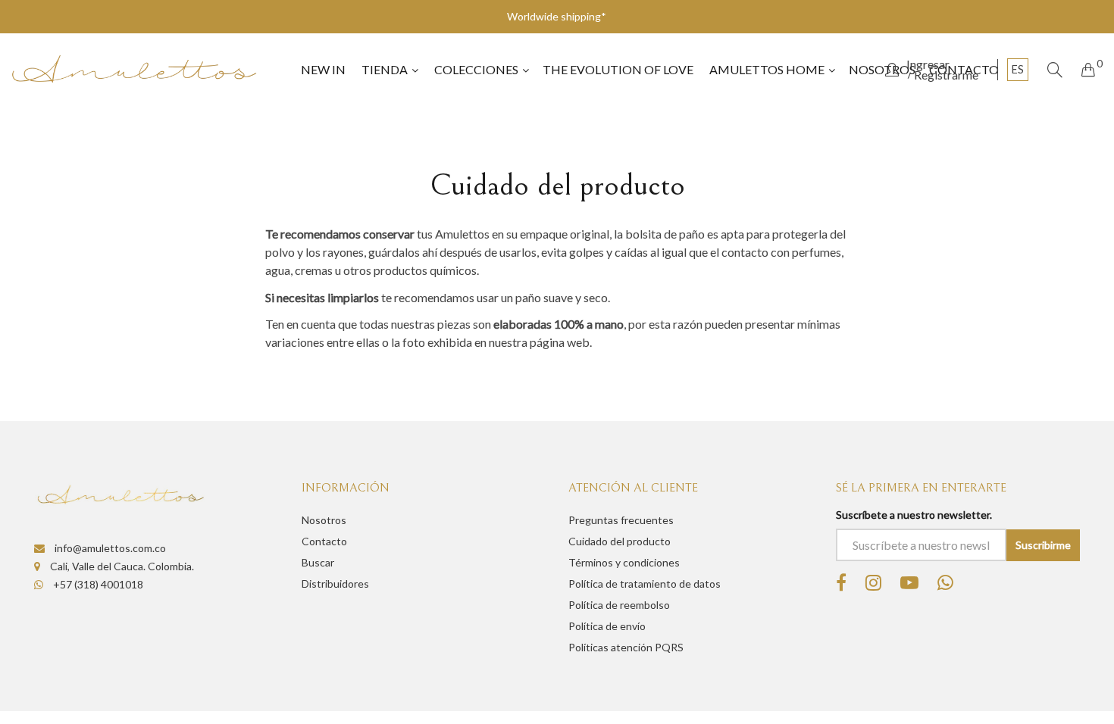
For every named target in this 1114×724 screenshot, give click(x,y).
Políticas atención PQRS (626, 647)
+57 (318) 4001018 (97, 584)
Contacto (324, 541)
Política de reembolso (619, 604)
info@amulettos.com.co (109, 547)
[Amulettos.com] (134, 69)
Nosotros (324, 519)
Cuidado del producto (619, 541)
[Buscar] (1054, 69)
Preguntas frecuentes (621, 519)
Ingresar (928, 64)
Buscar (318, 562)
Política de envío (607, 625)
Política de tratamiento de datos (644, 583)
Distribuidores (335, 583)
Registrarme (946, 75)
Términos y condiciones (624, 562)
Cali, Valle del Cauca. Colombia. (121, 566)
